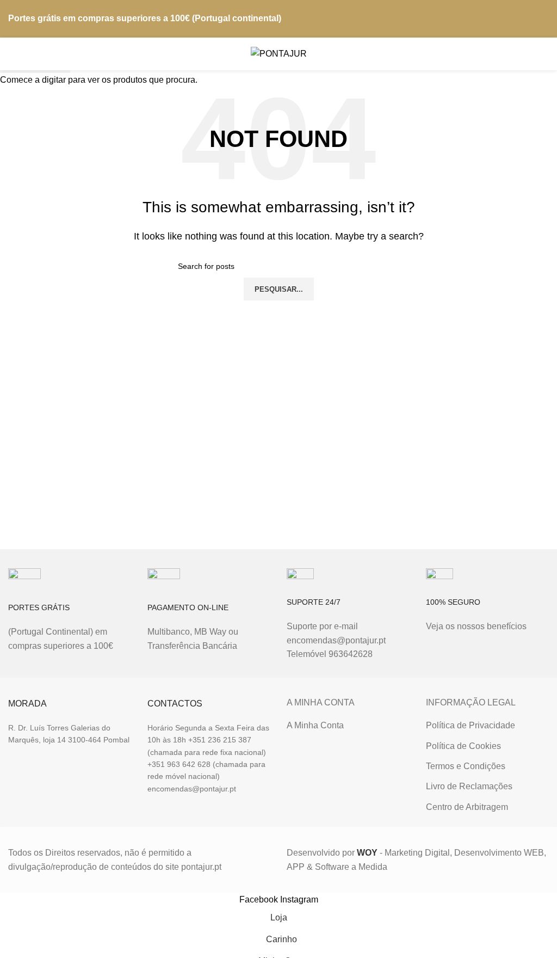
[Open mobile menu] (12, 54)
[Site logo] (279, 53)
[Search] (522, 54)
